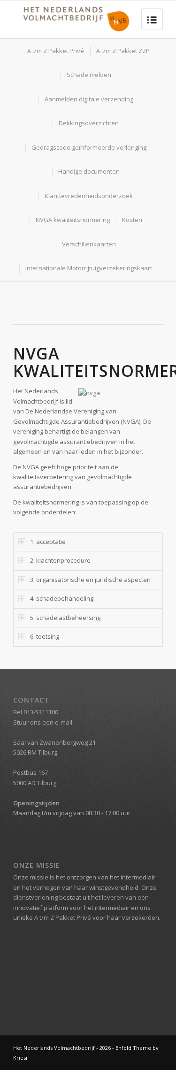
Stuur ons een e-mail (42, 722)
